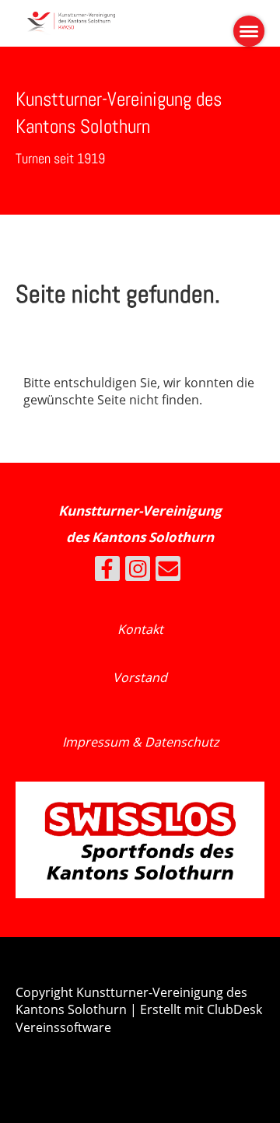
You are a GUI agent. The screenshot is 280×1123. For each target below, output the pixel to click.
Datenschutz (182, 741)
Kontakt (140, 629)
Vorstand (140, 677)
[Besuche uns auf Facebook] (107, 571)
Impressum (97, 741)
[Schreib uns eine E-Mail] (168, 571)
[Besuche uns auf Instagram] (137, 571)
